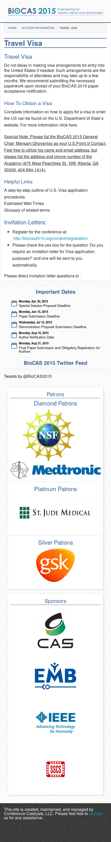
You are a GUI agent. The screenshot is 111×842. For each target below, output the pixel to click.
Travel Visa (68, 28)
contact (95, 813)
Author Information (38, 28)
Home (12, 28)
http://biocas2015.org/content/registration (50, 238)
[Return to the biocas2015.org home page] (55, 11)
